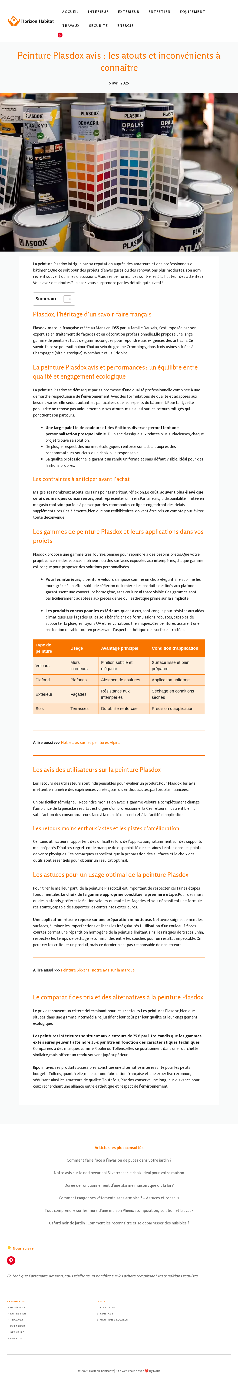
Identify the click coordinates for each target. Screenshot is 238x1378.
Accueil (70, 11)
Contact (107, 1314)
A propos (107, 1307)
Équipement (192, 11)
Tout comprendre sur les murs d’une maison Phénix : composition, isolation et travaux (119, 1210)
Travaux (71, 25)
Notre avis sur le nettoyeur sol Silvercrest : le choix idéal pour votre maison (119, 1173)
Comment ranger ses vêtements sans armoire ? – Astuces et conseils (119, 1198)
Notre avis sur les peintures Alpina (90, 742)
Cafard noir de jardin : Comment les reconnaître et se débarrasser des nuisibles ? (119, 1223)
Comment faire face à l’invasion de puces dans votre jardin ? (119, 1160)
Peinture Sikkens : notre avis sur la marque (98, 970)
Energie (125, 25)
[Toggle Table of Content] (65, 299)
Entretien (160, 11)
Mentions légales (114, 1320)
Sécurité (98, 25)
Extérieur (128, 11)
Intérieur (98, 11)
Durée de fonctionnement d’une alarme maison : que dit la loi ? (119, 1185)
